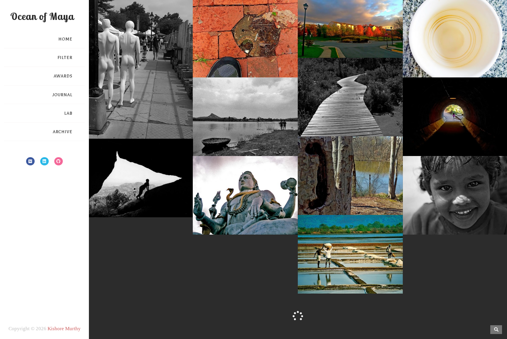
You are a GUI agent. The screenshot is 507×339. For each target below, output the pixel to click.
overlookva (385, 31)
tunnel (448, 135)
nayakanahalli (277, 130)
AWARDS (63, 76)
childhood (457, 130)
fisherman (226, 124)
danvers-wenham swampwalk (334, 110)
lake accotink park (342, 188)
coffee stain (465, 51)
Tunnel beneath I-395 (455, 120)
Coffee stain (455, 41)
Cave (140, 181)
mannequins (113, 112)
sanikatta (359, 273)
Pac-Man (245, 41)
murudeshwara (246, 214)
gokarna (329, 267)
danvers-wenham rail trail (362, 104)
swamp (359, 116)
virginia (376, 37)
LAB (68, 113)
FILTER (65, 57)
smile (479, 214)
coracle (206, 124)
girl (433, 208)
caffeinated (440, 51)
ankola (311, 267)
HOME (65, 39)
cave (128, 191)
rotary (323, 37)
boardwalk (323, 104)
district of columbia (123, 106)
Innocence (455, 198)
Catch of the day (245, 114)
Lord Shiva (245, 198)
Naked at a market (140, 97)
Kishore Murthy (64, 328)
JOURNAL (62, 94)
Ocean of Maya (42, 16)
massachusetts (458, 57)
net (245, 135)
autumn (336, 31)
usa (174, 112)
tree (389, 188)
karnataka (221, 130)
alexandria (314, 31)
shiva (269, 214)
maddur (485, 208)
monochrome (140, 112)
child (439, 130)
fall (367, 31)
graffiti (314, 188)
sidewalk (222, 57)
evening (354, 31)
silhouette (172, 197)
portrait (463, 214)
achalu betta (108, 191)
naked (162, 112)
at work (418, 51)
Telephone (350, 179)
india (259, 124)
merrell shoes (255, 51)
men (382, 267)
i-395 (434, 135)
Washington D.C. (141, 118)
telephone (373, 188)
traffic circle (344, 37)
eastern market (160, 106)
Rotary (350, 22)
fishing (245, 124)
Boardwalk (350, 94)
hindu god (212, 208)
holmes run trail (485, 130)
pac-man (279, 51)
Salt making (350, 257)
